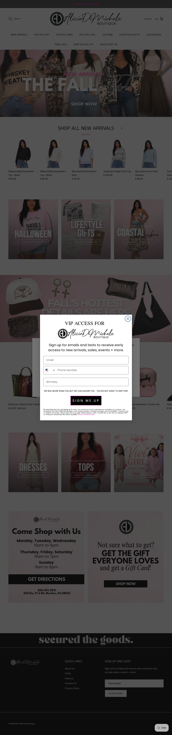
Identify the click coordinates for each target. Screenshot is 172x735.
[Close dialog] (128, 319)
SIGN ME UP (86, 400)
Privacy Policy (83, 414)
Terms (92, 414)
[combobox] (50, 370)
